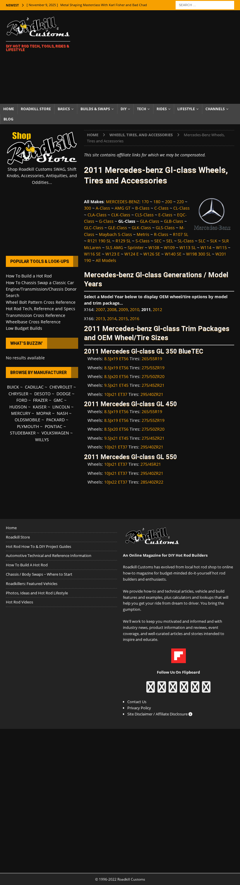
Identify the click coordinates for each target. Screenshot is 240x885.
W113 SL (187, 247)
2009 (123, 309)
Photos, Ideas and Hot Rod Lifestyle (37, 593)
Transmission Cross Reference (35, 315)
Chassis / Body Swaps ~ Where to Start (39, 574)
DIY (123, 108)
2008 (111, 309)
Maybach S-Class (115, 234)
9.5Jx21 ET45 (116, 385)
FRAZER (40, 400)
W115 (221, 247)
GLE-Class (117, 227)
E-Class (165, 215)
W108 (153, 247)
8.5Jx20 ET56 (116, 376)
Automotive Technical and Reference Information (48, 555)
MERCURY (20, 413)
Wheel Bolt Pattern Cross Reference (41, 302)
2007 (100, 309)
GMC (58, 400)
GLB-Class (173, 221)
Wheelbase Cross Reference (33, 322)
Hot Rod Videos (19, 602)
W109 (169, 247)
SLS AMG (114, 247)
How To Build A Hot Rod (27, 564)
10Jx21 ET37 (115, 394)
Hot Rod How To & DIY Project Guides (38, 546)
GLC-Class (93, 227)
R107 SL (180, 234)
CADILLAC (34, 387)
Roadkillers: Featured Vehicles (31, 583)
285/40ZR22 (151, 482)
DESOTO (42, 393)
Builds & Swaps (95, 108)
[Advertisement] (161, 57)
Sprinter (136, 247)
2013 (100, 318)
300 (87, 208)
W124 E (131, 254)
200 (168, 201)
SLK (213, 241)
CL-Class (181, 208)
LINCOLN (61, 407)
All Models (106, 260)
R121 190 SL (99, 241)
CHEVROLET (60, 387)
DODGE (63, 393)
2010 (134, 309)
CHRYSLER (18, 393)
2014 (111, 318)
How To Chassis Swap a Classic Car (40, 282)
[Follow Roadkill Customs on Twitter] (195, 689)
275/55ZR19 (153, 367)
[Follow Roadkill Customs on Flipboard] (178, 660)
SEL (169, 241)
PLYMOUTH (28, 426)
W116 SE (92, 254)
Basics (64, 108)
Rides (162, 108)
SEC (158, 241)
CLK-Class (120, 215)
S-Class (143, 241)
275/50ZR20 (153, 376)
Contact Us (136, 701)
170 (145, 201)
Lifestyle (186, 108)
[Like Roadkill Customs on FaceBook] (150, 689)
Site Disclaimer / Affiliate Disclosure (157, 714)
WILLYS (42, 439)
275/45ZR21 (153, 385)
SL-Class (186, 241)
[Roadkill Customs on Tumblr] (184, 689)
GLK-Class (141, 227)
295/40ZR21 (151, 394)
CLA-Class (97, 215)
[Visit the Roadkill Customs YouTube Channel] (206, 689)
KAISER (40, 407)
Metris (143, 234)
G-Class (106, 221)
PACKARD (55, 419)
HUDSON (18, 407)
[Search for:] (205, 4)
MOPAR (43, 413)
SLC (201, 241)
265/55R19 (152, 358)
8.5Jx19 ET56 (116, 358)
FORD (21, 400)
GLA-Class (149, 221)
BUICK (13, 387)
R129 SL (123, 241)
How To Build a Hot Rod (29, 276)
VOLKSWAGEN (55, 433)
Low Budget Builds (24, 328)
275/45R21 (150, 464)
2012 (157, 309)
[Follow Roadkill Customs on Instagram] (161, 689)
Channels (215, 108)
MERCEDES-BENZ (122, 201)
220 (180, 201)
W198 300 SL (198, 254)
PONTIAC (53, 426)
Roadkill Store (36, 108)
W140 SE (173, 254)
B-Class (142, 208)
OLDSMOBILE (27, 419)
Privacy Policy (139, 707)
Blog (8, 119)
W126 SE (151, 254)
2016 (134, 318)
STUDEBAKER (23, 433)
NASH (62, 413)
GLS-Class (165, 227)
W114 (205, 247)
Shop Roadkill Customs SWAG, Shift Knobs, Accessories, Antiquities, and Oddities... (42, 175)
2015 (123, 318)
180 (156, 201)
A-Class (103, 208)
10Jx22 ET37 (115, 482)
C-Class (161, 208)
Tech (141, 108)
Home (8, 108)
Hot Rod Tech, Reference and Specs (40, 308)
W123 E (112, 254)
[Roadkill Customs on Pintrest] (173, 689)
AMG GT (123, 208)
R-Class (161, 234)
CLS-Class (144, 215)
